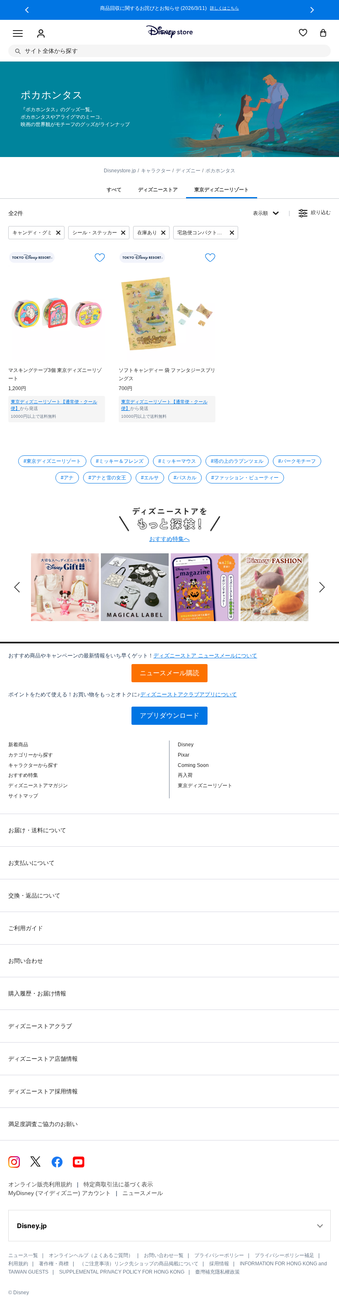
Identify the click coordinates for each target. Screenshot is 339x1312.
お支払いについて (31, 863)
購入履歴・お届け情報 (37, 993)
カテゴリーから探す (30, 755)
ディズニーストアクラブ (40, 1026)
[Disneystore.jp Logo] (169, 32)
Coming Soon (193, 765)
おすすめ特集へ (169, 539)
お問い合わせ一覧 (164, 1255)
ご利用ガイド (25, 928)
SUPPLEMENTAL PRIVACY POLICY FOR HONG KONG (121, 1272)
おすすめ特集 (23, 775)
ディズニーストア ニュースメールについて (205, 655)
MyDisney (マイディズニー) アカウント (59, 1193)
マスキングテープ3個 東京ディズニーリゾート (55, 374)
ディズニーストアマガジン (38, 785)
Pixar (183, 755)
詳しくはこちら (224, 8)
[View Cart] (323, 33)
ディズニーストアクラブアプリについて (188, 694)
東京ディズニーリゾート (205, 785)
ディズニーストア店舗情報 (43, 1058)
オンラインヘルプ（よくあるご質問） (91, 1255)
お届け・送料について (37, 830)
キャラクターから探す (33, 765)
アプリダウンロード (169, 715)
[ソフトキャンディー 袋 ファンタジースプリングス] (167, 313)
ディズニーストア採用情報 (43, 1091)
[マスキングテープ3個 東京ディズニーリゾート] (56, 313)
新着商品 (18, 745)
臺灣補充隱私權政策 (217, 1272)
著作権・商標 (54, 1264)
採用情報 (219, 1264)
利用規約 (18, 1264)
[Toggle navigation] (17, 34)
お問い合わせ (25, 960)
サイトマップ (23, 796)
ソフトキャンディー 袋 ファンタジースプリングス (167, 374)
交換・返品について (34, 895)
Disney (185, 745)
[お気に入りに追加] (100, 257)
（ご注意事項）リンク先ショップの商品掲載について (138, 1264)
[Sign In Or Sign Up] (41, 33)
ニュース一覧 (23, 1255)
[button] (27, 10)
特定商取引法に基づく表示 (118, 1184)
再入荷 (185, 775)
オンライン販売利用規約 (40, 1184)
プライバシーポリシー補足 (284, 1255)
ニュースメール (142, 1193)
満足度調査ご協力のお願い (43, 1124)
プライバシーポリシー (219, 1255)
